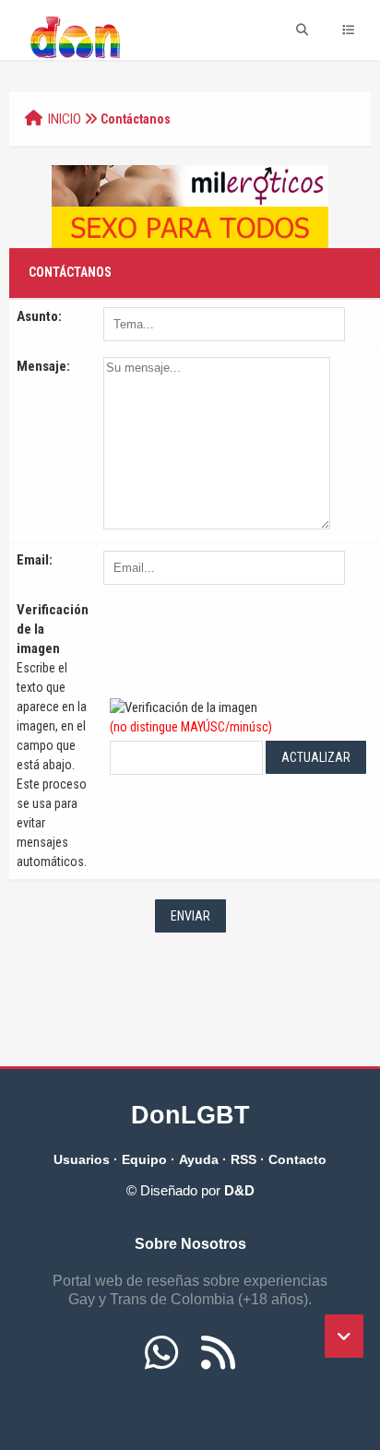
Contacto (297, 1159)
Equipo (144, 1159)
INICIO (64, 119)
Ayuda (199, 1159)
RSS (243, 1159)
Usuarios (81, 1159)
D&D (239, 1190)
